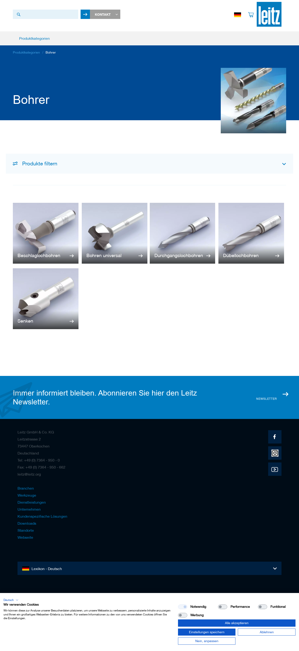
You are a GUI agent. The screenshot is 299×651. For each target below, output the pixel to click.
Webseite (25, 537)
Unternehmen (29, 509)
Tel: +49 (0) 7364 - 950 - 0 (39, 460)
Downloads (27, 523)
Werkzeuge (27, 495)
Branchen (26, 488)
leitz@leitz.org (29, 474)
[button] (11, 600)
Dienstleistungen (32, 502)
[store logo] (269, 14)
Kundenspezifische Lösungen (42, 516)
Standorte (26, 530)
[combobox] (45, 14)
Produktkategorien (26, 52)
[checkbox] (222, 606)
